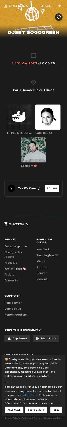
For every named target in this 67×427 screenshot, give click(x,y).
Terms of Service (43, 418)
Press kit (10, 263)
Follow (52, 188)
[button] (52, 188)
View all (41, 279)
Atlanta (42, 267)
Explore (46, 5)
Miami (40, 261)
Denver (41, 273)
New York (43, 249)
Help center (13, 303)
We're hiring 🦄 (15, 268)
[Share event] (59, 6)
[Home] (16, 6)
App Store (20, 338)
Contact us (12, 309)
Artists (9, 274)
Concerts (11, 280)
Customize (34, 409)
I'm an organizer (16, 246)
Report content (16, 315)
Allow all (14, 409)
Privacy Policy (20, 418)
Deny (56, 409)
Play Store (48, 338)
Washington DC (47, 255)
